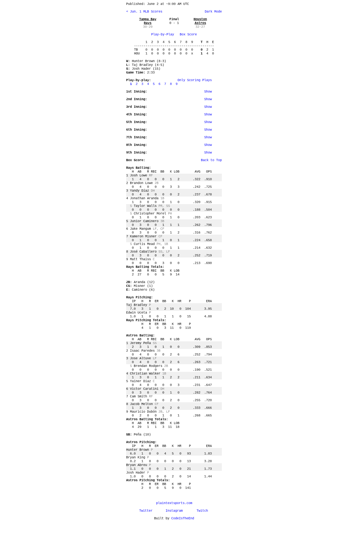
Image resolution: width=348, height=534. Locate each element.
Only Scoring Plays (195, 80)
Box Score (188, 34)
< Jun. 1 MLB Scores (144, 12)
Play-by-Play (162, 34)
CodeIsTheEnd (182, 518)
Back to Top (211, 160)
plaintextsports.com (174, 503)
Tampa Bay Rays (147, 21)
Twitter (146, 511)
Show (208, 92)
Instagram (174, 511)
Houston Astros (200, 21)
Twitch (202, 511)
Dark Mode (212, 12)
